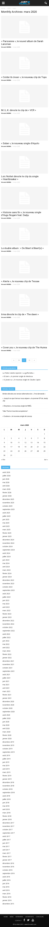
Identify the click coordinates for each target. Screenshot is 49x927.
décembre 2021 (8, 661)
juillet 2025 (6, 516)
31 (11, 455)
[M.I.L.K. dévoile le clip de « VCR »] (24, 96)
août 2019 (6, 755)
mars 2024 (6, 570)
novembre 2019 (8, 745)
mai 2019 (6, 765)
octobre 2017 (7, 829)
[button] (46, 3)
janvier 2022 (7, 658)
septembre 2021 (9, 671)
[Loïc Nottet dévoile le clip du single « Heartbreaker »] (24, 162)
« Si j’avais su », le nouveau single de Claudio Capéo (21, 380)
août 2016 (6, 877)
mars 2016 (6, 894)
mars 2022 (6, 651)
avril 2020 (6, 728)
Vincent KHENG (6, 47)
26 (25, 451)
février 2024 (7, 573)
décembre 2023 (8, 580)
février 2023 (7, 614)
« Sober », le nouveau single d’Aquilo (20, 143)
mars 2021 (6, 691)
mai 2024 (6, 563)
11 (19, 442)
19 (25, 447)
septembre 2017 (9, 833)
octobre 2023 (7, 587)
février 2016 (7, 897)
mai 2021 (6, 685)
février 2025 (7, 533)
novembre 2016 (8, 867)
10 (19, 360)
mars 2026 (6, 489)
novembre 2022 (8, 624)
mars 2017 (6, 853)
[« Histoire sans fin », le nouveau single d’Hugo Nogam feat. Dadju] (24, 198)
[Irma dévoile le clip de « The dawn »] (24, 300)
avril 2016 (6, 890)
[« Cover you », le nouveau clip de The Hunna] (24, 333)
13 (31, 442)
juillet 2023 (6, 597)
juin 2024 (6, 560)
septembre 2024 (9, 550)
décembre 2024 (8, 540)
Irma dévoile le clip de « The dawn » (20, 314)
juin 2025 (6, 519)
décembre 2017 (8, 823)
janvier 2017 (7, 860)
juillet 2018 (6, 799)
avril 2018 (6, 809)
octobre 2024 (7, 546)
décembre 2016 (8, 863)
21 (38, 447)
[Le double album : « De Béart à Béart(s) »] (24, 234)
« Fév (3, 460)
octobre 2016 (7, 870)
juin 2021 (6, 681)
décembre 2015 (8, 904)
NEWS (11, 917)
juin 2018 (6, 803)
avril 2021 (6, 688)
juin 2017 (6, 843)
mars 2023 (6, 610)
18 (19, 447)
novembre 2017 (8, 826)
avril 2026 (6, 486)
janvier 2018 (7, 819)
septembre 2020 (9, 712)
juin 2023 (6, 600)
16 (4, 447)
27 (31, 451)
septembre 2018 (9, 792)
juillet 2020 (6, 718)
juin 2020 (6, 722)
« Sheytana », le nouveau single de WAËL (17, 406)
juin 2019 (6, 762)
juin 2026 (6, 479)
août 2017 (6, 836)
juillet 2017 (6, 840)
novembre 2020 (8, 705)
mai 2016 (6, 887)
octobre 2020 (7, 708)
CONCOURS (40, 917)
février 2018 (7, 816)
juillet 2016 (6, 880)
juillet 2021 (6, 678)
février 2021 (7, 695)
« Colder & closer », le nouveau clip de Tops (24, 77)
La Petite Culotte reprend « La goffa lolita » (18, 373)
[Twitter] (28, 921)
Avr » (46, 460)
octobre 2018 (7, 789)
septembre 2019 (9, 752)
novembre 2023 (8, 583)
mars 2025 (6, 529)
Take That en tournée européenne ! (15, 411)
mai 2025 (6, 523)
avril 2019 (6, 769)
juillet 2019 (6, 759)
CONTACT (18, 920)
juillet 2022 (6, 637)
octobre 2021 (7, 668)
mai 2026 (6, 482)
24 (11, 451)
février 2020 (7, 735)
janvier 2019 (7, 779)
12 (29, 360)
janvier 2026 (7, 496)
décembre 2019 (8, 742)
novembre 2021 (8, 664)
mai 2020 (6, 725)
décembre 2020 (8, 701)
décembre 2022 (8, 620)
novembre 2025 (8, 503)
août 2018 (6, 796)
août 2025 (6, 513)
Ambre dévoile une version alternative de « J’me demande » (24, 394)
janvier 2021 (7, 698)
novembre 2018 (8, 786)
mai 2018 (6, 806)
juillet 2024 (6, 556)
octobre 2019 (7, 749)
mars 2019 (6, 772)
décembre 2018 (8, 782)
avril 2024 (6, 567)
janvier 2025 (7, 536)
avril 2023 (6, 607)
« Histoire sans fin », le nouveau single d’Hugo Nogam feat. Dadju (21, 213)
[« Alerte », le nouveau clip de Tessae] (24, 267)
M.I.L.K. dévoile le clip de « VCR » (18, 110)
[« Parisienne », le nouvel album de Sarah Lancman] (24, 27)
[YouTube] (33, 921)
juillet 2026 (6, 476)
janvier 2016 (7, 900)
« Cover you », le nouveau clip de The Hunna (24, 347)
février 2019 (7, 776)
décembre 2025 (8, 499)
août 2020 (6, 715)
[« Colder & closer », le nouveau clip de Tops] (24, 63)
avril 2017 (6, 850)
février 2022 (7, 654)
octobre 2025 (7, 506)
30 (4, 455)
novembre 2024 (8, 543)
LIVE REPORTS (29, 917)
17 (11, 447)
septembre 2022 (9, 631)
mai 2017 (6, 846)
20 (31, 447)
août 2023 (6, 594)
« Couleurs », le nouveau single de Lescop (17, 416)
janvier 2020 (7, 738)
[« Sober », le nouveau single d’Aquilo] (24, 129)
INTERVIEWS (19, 917)
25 (19, 451)
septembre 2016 (9, 873)
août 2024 (6, 553)
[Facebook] (24, 921)
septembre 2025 (9, 509)
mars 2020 (6, 732)
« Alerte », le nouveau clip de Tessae (20, 281)
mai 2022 (6, 644)
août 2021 (6, 674)
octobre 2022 (7, 627)
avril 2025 (6, 526)
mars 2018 (6, 813)
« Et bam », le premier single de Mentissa (18, 376)
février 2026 (7, 492)
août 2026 (6, 472)
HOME (6, 917)
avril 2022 (6, 647)
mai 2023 (6, 604)
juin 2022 (6, 641)
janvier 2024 (7, 577)
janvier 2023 (7, 617)
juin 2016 (6, 883)
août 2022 (6, 634)
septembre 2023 (9, 590)
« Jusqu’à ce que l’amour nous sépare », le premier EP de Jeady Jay (25, 399)
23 (4, 451)
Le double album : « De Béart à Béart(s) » (22, 248)
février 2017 (7, 856)
